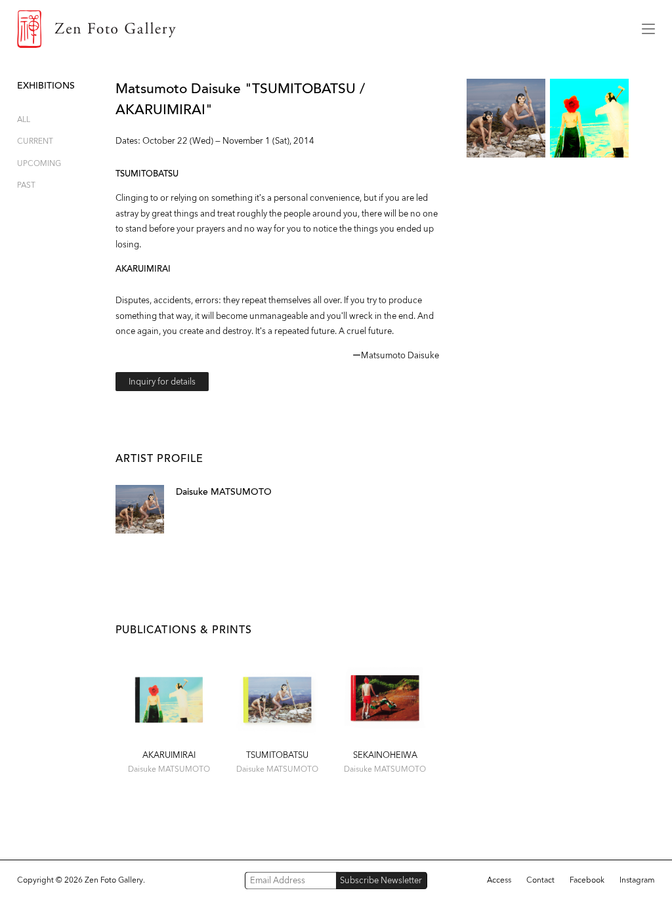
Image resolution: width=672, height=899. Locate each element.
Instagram (637, 880)
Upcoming (39, 163)
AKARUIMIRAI (169, 755)
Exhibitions (46, 85)
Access (499, 880)
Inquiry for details (162, 382)
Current (35, 141)
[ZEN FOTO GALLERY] (320, 29)
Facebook (587, 880)
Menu (648, 28)
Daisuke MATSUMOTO (224, 492)
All (23, 119)
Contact (540, 880)
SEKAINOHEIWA (385, 755)
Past (26, 185)
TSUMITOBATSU (277, 755)
